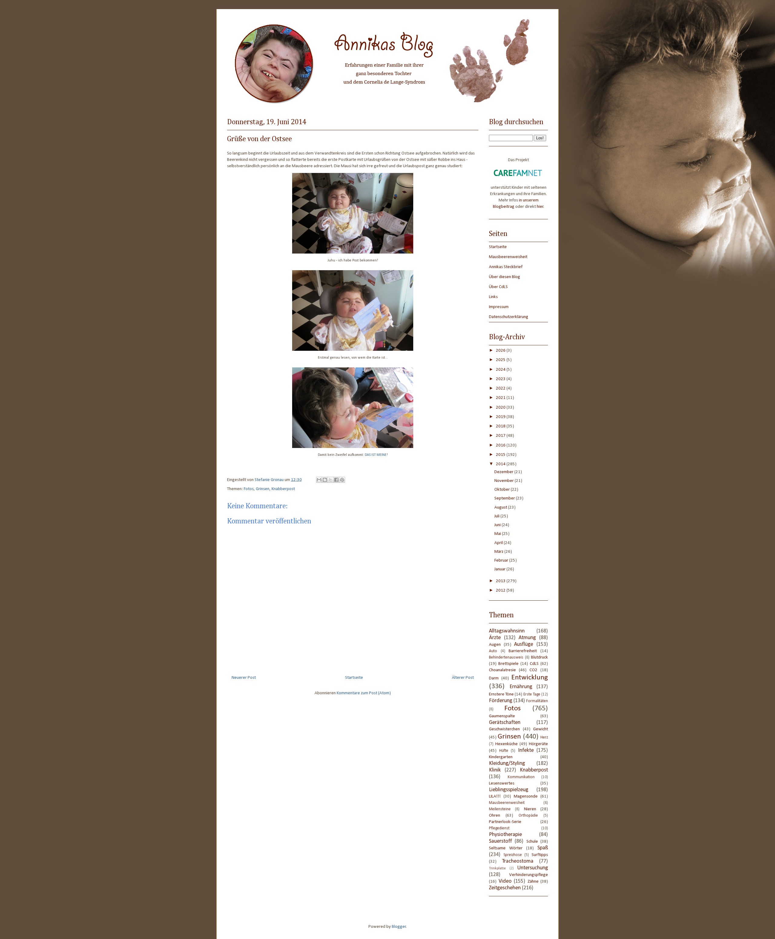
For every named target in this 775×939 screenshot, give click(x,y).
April (499, 543)
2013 (501, 581)
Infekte (526, 750)
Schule (532, 841)
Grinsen (262, 489)
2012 (501, 590)
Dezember (504, 472)
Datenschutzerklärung (508, 317)
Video (505, 881)
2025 (501, 360)
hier (540, 206)
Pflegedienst (499, 828)
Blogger (399, 926)
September (505, 498)
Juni (498, 525)
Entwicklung (529, 677)
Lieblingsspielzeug (508, 790)
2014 (501, 464)
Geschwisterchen (504, 729)
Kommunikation (521, 777)
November (504, 481)
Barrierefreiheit (523, 651)
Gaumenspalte (502, 716)
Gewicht (540, 729)
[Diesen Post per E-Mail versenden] (319, 480)
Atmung (527, 638)
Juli (497, 516)
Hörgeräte (538, 744)
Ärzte (495, 638)
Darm (494, 678)
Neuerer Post (244, 677)
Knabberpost (283, 489)
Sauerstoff (500, 841)
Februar (501, 560)
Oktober (502, 489)
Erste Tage (531, 694)
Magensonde (526, 796)
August (501, 507)
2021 (501, 398)
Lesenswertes (501, 783)
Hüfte (503, 751)
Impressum (499, 307)
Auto (493, 651)
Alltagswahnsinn (507, 631)
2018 (501, 426)
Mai (498, 534)
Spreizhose (512, 855)
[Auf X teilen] (331, 480)
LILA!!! (495, 796)
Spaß (542, 848)
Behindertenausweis (506, 657)
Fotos (249, 489)
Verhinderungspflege (528, 875)
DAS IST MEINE (376, 455)
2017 (501, 435)
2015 (501, 455)
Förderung (500, 701)
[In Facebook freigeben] (336, 480)
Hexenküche (506, 744)
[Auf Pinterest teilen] (342, 480)
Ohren (494, 815)
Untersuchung (532, 868)
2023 (501, 379)
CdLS (534, 664)
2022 (501, 388)
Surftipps (540, 855)
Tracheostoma (517, 861)
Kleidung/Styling (507, 763)
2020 (501, 407)
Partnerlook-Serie (505, 822)
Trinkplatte (497, 868)
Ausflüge (523, 644)
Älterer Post (463, 677)
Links (493, 297)
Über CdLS (498, 287)
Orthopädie (528, 816)
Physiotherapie (505, 835)
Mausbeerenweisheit (508, 257)
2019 (501, 417)
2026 (501, 350)
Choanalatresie (502, 670)
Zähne (533, 881)
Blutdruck (539, 657)
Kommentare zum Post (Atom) (364, 693)
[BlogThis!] (325, 480)
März (499, 551)
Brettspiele (508, 664)
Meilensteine (500, 809)
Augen (495, 644)
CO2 (533, 670)
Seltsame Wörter (506, 848)
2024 (501, 369)
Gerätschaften (504, 722)
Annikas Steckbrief (506, 267)
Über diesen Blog (504, 277)
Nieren (530, 809)
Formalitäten (537, 701)
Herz (544, 737)
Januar (500, 569)
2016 (501, 445)
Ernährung (521, 687)
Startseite (354, 677)
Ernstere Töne (501, 694)
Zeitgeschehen (505, 888)
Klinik (495, 770)
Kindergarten (501, 757)
